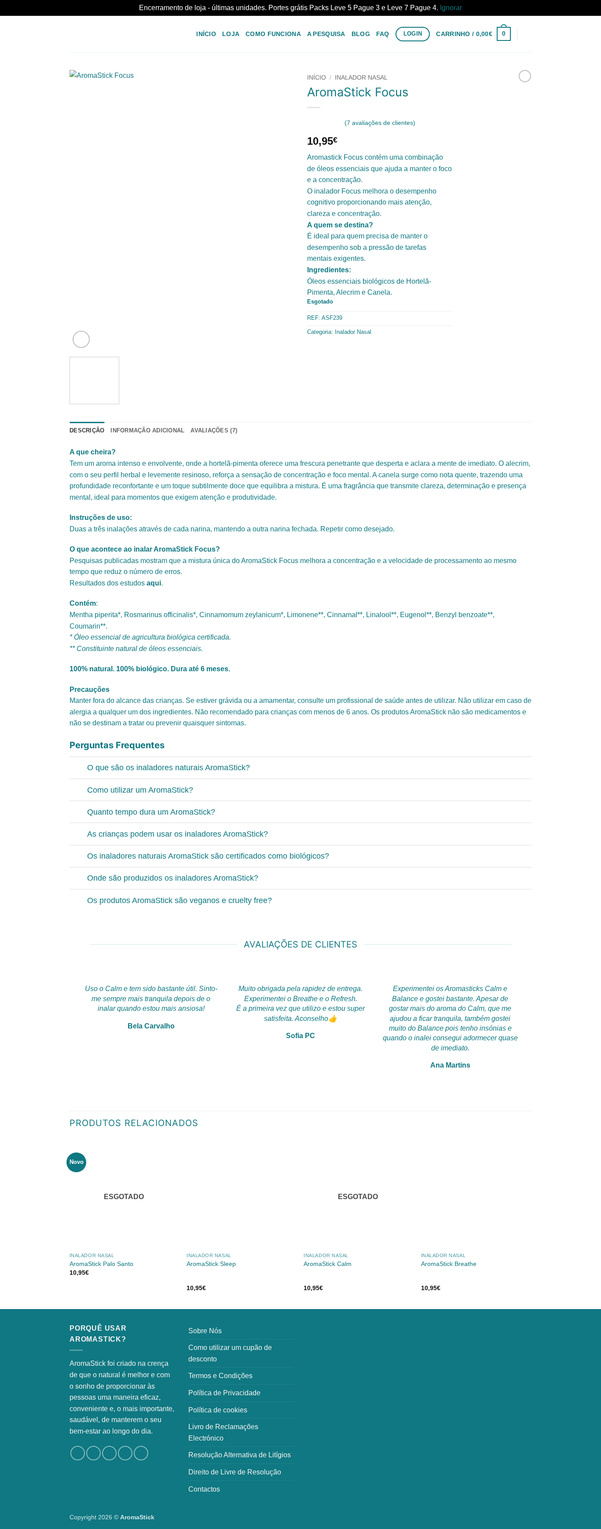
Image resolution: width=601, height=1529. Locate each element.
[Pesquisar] (527, 34)
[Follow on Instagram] (93, 1453)
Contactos (204, 1489)
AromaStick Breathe (448, 1263)
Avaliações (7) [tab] (214, 430)
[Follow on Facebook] (77, 1453)
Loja (230, 33)
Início (206, 33)
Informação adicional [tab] (147, 430)
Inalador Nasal (361, 77)
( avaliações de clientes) (379, 122)
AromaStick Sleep (211, 1263)
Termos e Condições (220, 1375)
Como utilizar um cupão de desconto (230, 1353)
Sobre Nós (205, 1331)
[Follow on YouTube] (141, 1453)
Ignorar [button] (451, 7)
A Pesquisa (326, 33)
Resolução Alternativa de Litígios (239, 1455)
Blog (361, 33)
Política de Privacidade (224, 1393)
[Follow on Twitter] (109, 1453)
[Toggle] (78, 768)
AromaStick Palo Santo (101, 1263)
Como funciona (273, 33)
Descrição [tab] (87, 430)
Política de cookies (217, 1410)
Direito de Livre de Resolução (234, 1472)
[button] (473, 34)
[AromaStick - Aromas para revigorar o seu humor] (114, 34)
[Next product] (525, 76)
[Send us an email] (125, 1453)
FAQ (382, 33)
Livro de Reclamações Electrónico (223, 1432)
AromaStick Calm (328, 1263)
